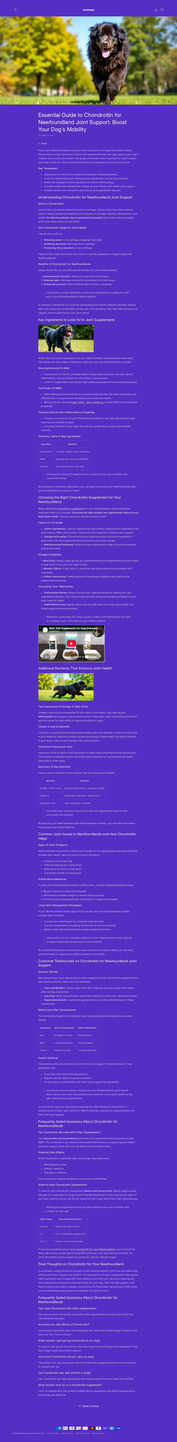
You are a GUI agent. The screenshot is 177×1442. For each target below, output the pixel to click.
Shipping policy (98, 1433)
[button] (15, 10)
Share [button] (44, 143)
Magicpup (24, 1433)
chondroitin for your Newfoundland (95, 1249)
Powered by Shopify (36, 1433)
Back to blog (90, 1406)
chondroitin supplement (71, 508)
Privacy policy (53, 1433)
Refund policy (67, 1433)
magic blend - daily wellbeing (87, 402)
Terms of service (82, 1433)
